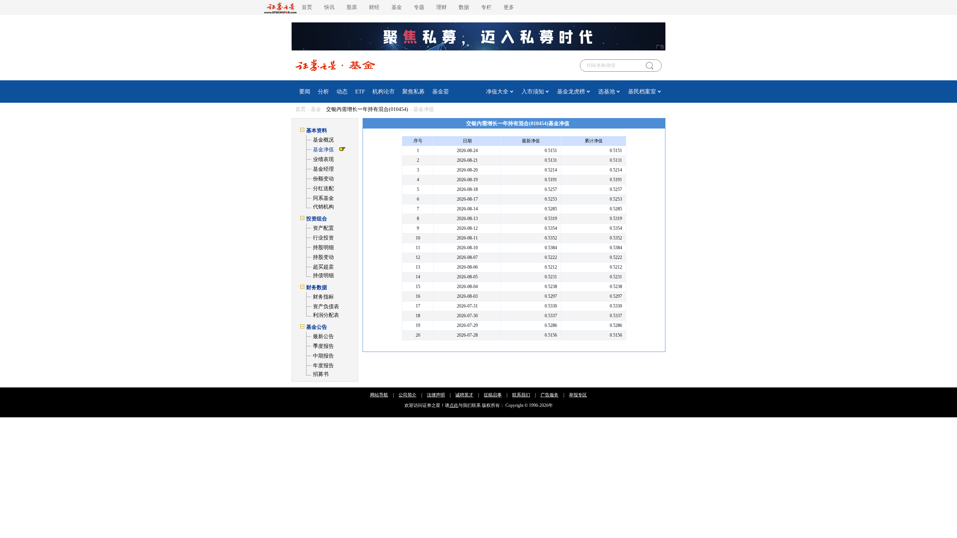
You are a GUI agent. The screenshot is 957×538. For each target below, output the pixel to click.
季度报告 (323, 346)
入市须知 (532, 92)
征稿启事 (493, 395)
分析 (323, 92)
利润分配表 (326, 315)
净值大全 (497, 92)
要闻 (304, 92)
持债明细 (323, 275)
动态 (342, 92)
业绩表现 (323, 159)
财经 (374, 7)
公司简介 (407, 395)
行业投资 (323, 238)
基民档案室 (642, 92)
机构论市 (383, 92)
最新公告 (323, 336)
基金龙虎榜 (571, 92)
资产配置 (323, 228)
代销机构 (323, 207)
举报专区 (578, 395)
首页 (307, 7)
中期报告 (323, 356)
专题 (419, 7)
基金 (396, 7)
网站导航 (379, 395)
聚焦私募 (413, 92)
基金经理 (323, 169)
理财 (441, 7)
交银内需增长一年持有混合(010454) (367, 109)
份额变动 (323, 179)
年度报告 (323, 365)
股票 (352, 7)
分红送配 (323, 188)
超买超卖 (323, 267)
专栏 (486, 7)
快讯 (329, 7)
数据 (464, 7)
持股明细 (323, 247)
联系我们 (521, 395)
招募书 (321, 374)
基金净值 (323, 149)
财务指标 (323, 297)
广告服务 (549, 395)
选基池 (606, 92)
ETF (360, 92)
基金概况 (323, 140)
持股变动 (323, 257)
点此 (453, 405)
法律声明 (436, 395)
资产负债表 (326, 306)
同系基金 (323, 198)
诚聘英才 (464, 395)
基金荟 (440, 92)
